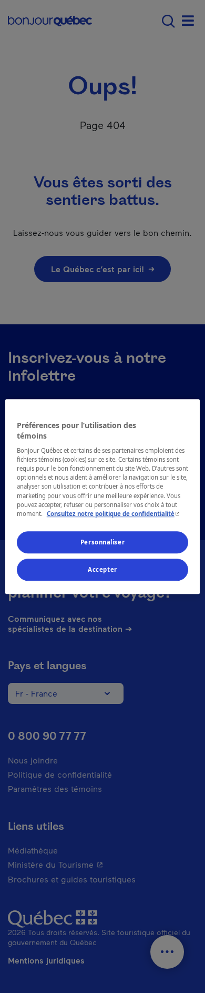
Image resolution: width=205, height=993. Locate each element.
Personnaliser (102, 542)
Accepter (102, 569)
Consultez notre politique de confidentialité (114, 514)
